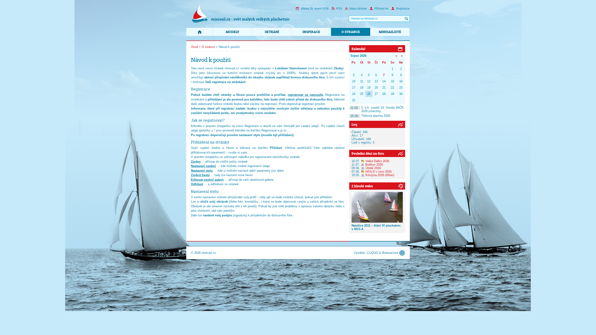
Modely (232, 32)
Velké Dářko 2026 (377, 161)
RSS (339, 8)
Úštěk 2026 (373, 168)
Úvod (194, 47)
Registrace (403, 8)
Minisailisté (390, 32)
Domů (199, 32)
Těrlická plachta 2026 (370, 115)
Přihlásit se (381, 8)
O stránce (351, 32)
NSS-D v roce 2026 (379, 171)
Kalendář (359, 49)
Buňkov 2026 (374, 164)
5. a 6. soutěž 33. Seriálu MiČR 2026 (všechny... (376, 109)
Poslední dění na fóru (368, 153)
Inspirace (311, 32)
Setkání (272, 32)
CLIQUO (372, 253)
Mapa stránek (358, 8)
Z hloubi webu (362, 186)
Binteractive (390, 253)
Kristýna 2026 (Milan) (380, 175)
